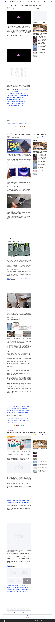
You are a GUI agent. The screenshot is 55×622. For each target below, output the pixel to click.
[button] (44, 8)
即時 (21, 1)
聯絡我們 (25, 620)
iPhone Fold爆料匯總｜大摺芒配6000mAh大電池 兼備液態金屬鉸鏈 (18, 492)
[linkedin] (41, 620)
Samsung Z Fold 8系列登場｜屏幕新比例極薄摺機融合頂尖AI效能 (17, 577)
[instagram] (37, 620)
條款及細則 (31, 620)
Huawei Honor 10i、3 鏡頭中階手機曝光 (13, 91)
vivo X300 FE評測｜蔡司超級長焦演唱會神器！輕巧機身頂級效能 (17, 412)
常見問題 (21, 620)
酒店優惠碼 (13, 1)
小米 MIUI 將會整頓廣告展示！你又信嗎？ (13, 99)
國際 (26, 1)
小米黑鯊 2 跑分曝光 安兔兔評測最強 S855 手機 (15, 105)
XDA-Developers (25, 89)
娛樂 (10, 1)
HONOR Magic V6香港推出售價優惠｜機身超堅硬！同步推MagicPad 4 (18, 408)
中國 (28, 1)
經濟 (39, 1)
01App (18, 620)
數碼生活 (11, 4)
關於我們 (10, 620)
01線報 (7, 620)
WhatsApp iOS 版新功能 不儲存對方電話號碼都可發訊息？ (16, 101)
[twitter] (43, 620)
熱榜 (23, 1)
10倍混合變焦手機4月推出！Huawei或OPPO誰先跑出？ (16, 103)
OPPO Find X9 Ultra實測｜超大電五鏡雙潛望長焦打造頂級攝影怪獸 (18, 410)
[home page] (4, 1)
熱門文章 (35, 22)
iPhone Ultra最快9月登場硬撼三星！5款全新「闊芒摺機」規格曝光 (18, 575)
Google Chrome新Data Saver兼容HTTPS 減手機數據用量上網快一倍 (18, 95)
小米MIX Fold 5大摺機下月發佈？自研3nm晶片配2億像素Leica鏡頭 (18, 406)
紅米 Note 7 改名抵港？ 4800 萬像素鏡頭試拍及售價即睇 (16, 93)
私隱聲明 (28, 620)
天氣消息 (18, 1)
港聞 (7, 1)
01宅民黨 (8, 120)
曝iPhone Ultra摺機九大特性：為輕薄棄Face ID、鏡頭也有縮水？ (17, 581)
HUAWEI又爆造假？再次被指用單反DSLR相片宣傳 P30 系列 (16, 97)
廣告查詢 (16, 620)
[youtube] (39, 620)
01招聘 (13, 620)
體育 (36, 1)
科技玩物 (8, 4)
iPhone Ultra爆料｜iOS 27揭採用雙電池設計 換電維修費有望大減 (18, 579)
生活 (34, 1)
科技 (31, 1)
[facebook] (35, 620)
